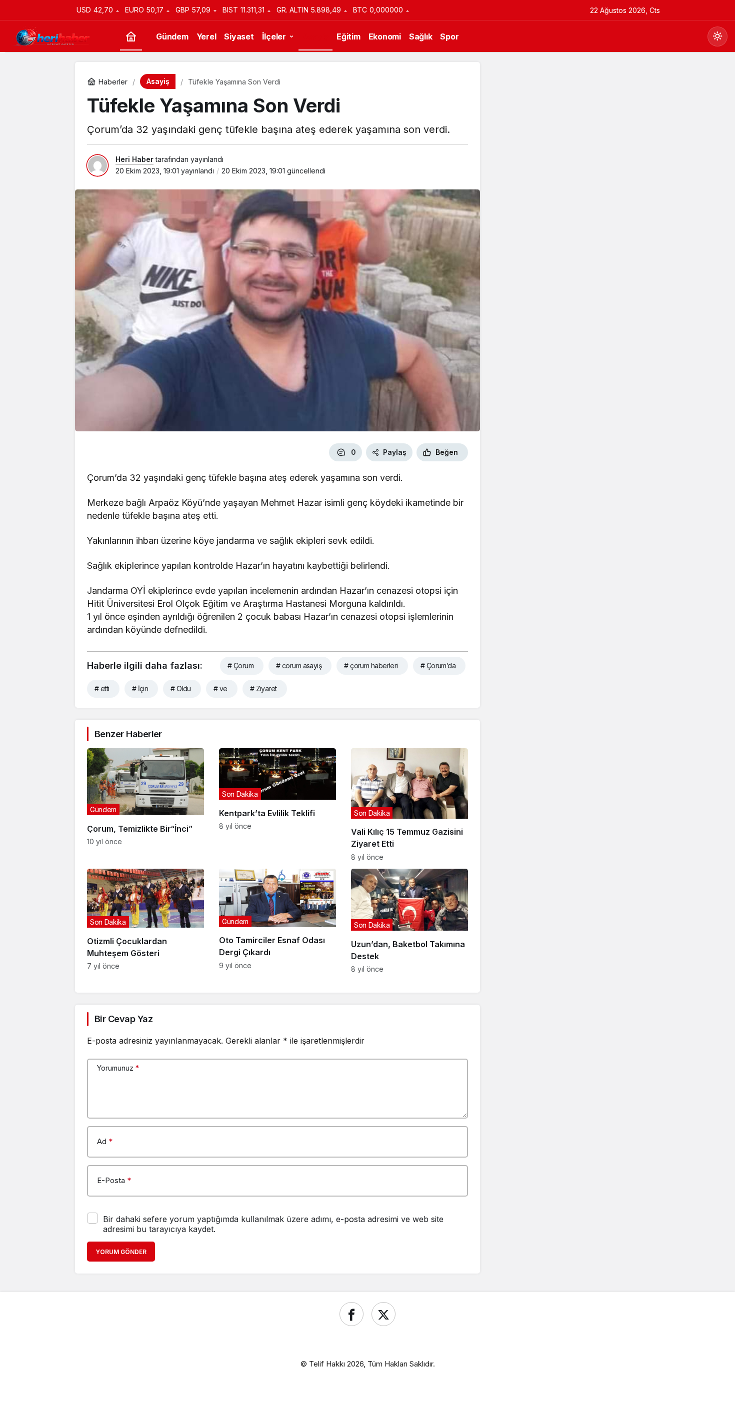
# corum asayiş (299, 665)
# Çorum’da (438, 665)
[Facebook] (352, 1314)
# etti (102, 688)
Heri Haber (135, 159)
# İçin (140, 688)
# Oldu (180, 688)
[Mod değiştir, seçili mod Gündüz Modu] (718, 36)
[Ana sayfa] (131, 36)
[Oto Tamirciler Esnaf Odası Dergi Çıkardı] (277, 921)
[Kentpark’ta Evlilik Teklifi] (277, 804)
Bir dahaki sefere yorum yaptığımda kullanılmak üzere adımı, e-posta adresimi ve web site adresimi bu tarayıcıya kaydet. (273, 1224)
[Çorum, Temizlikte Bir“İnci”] (145, 804)
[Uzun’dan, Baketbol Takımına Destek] (409, 921)
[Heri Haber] (53, 35)
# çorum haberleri (371, 665)
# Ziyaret (263, 688)
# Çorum (241, 665)
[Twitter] (384, 1314)
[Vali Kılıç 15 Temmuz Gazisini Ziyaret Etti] (409, 804)
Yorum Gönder (121, 1252)
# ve (221, 688)
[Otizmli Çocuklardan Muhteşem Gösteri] (145, 921)
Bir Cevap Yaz (123, 1019)
